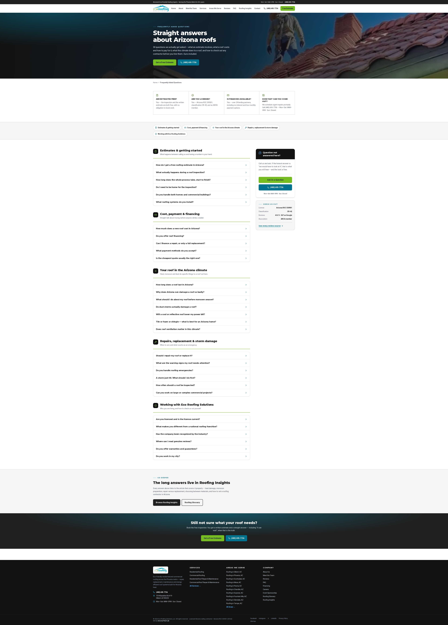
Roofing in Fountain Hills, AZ (236, 596)
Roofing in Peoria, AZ (234, 586)
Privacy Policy (283, 618)
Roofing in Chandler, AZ (234, 589)
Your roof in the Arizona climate (227, 128)
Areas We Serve (215, 8)
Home (173, 8)
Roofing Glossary (192, 502)
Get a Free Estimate (164, 62)
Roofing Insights (245, 8)
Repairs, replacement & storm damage (263, 128)
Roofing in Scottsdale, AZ (235, 579)
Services (203, 8)
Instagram (262, 618)
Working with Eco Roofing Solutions (171, 134)
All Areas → (230, 607)
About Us (266, 572)
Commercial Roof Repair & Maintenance (204, 582)
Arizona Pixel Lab (163, 621)
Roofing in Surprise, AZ (234, 593)
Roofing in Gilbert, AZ (234, 572)
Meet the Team (191, 8)
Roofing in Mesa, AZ (233, 582)
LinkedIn (273, 618)
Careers (266, 589)
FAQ (234, 8)
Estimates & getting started (168, 128)
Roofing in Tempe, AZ (234, 603)
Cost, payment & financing (197, 128)
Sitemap (253, 621)
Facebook (253, 618)
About (181, 8)
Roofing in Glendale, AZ (234, 600)
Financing (266, 586)
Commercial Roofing (197, 575)
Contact (257, 8)
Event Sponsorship (270, 593)
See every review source (270, 226)
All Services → (195, 586)
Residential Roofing (197, 572)
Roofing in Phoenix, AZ (234, 575)
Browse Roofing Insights (166, 502)
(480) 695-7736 (290, 2)
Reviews (227, 8)
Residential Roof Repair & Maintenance (204, 579)
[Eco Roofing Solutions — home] (161, 8)
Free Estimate (287, 8)
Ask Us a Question (275, 180)
